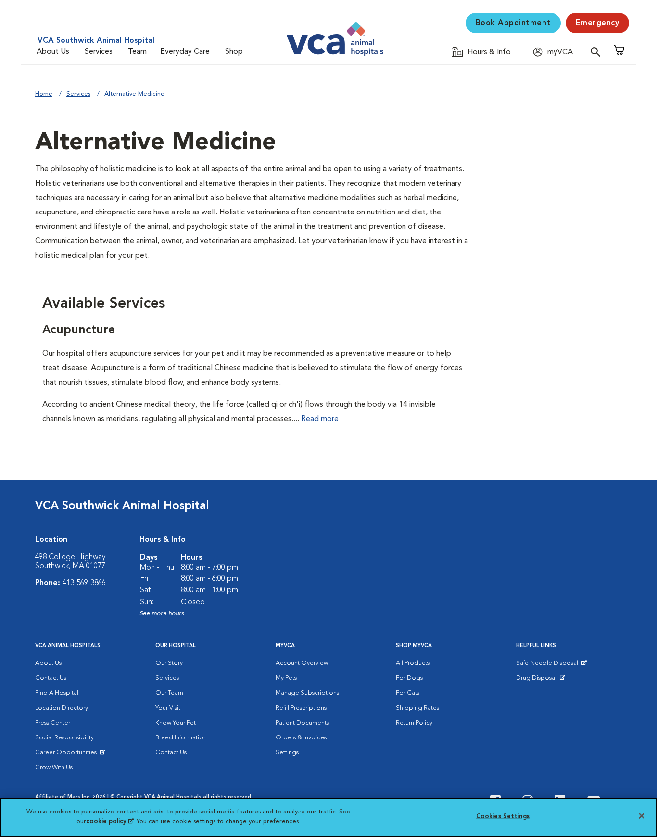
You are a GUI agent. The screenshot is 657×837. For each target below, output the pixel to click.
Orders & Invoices (301, 738)
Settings (287, 753)
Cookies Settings (503, 816)
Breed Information (181, 738)
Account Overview (302, 663)
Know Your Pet (175, 723)
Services (99, 52)
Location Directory (61, 708)
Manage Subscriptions (307, 693)
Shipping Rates (417, 708)
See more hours (161, 614)
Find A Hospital (56, 693)
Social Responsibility (64, 738)
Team (137, 52)
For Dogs (409, 678)
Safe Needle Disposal (548, 665)
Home (43, 94)
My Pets (286, 678)
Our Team (169, 693)
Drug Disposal (540, 680)
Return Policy (414, 723)
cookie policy (109, 821)
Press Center (52, 723)
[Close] (641, 815)
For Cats (407, 693)
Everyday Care (185, 52)
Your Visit (167, 708)
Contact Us (50, 678)
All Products (413, 663)
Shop (234, 52)
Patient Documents (302, 723)
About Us (53, 52)
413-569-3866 (84, 583)
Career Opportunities (67, 755)
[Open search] (597, 52)
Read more (320, 419)
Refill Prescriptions (301, 708)
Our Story (169, 663)
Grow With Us (54, 767)
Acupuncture (78, 330)
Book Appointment (513, 23)
